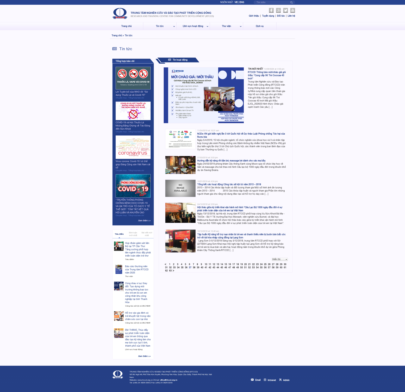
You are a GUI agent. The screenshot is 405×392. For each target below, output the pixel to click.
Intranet (272, 380)
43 (214, 267)
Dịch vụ (260, 26)
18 (237, 264)
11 (210, 264)
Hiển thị (276, 259)
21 (249, 264)
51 (245, 267)
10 (206, 264)
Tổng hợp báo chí (124, 61)
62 (166, 270)
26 (269, 264)
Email (258, 380)
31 (166, 267)
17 (233, 264)
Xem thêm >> (144, 220)
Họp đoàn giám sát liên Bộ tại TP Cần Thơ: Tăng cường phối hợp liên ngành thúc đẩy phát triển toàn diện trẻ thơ (138, 249)
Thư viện (226, 26)
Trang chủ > (118, 35)
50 (241, 267)
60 (281, 267)
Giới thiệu (254, 16)
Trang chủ (126, 26)
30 (285, 264)
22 (253, 264)
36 (186, 267)
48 (233, 267)
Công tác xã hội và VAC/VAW (137, 306)
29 (281, 264)
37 (190, 267)
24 (261, 264)
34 (178, 267)
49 (237, 267)
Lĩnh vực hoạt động (193, 26)
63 (170, 270)
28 (277, 264)
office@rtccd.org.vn (168, 380)
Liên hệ (291, 16)
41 (206, 267)
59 (277, 267)
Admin (286, 380)
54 (257, 267)
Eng (242, 2)
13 (218, 264)
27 (273, 264)
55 (261, 267)
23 (257, 264)
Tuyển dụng (268, 16)
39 (198, 267)
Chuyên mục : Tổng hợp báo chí (130, 98)
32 (170, 267)
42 (210, 267)
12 (214, 264)
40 (202, 267)
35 (182, 267)
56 (265, 267)
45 (222, 267)
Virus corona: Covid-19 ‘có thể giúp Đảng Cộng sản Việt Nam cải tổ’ (133, 164)
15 (225, 264)
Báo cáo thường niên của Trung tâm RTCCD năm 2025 (137, 269)
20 (245, 264)
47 (229, 267)
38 (194, 267)
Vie (236, 2)
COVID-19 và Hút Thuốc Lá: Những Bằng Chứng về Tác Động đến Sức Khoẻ (133, 125)
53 (253, 267)
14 (222, 264)
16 (229, 264)
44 (218, 267)
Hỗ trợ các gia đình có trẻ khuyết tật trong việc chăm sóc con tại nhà (138, 316)
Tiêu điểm (119, 234)
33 (174, 267)
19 (241, 264)
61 (285, 267)
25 (265, 264)
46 (225, 267)
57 (269, 267)
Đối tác (281, 16)
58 (273, 267)
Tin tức (160, 26)
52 (249, 267)
